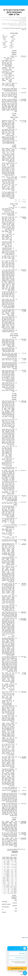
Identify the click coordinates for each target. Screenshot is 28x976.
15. (19, 358)
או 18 (7, 76)
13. (19, 339)
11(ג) (4, 883)
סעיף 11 (3, 270)
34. (19, 803)
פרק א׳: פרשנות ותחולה (13, 36)
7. (19, 177)
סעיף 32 (15, 365)
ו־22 (4, 94)
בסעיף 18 (7, 831)
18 (12, 864)
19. (19, 470)
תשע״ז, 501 (14, 20)
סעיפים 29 (7, 789)
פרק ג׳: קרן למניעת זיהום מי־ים (5, 38)
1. (19, 56)
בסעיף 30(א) (8, 614)
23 (4, 864)
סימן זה (10, 207)
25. (19, 583)
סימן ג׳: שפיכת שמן (14, 204)
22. (19, 525)
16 (12, 891)
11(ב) (4, 882)
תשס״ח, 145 (6, 19)
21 (12, 867)
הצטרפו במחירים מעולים (17, 958)
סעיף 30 (9, 755)
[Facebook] (17, 934)
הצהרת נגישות (13, 929)
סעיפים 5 (10, 76)
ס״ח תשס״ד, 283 (12, 19)
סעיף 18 (4, 502)
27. (19, 618)
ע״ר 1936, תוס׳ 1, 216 (17, 17)
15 (12, 890)
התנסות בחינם (17, 953)
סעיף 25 (7, 646)
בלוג (22, 927)
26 (12, 873)
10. (19, 207)
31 (12, 883)
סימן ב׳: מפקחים (11, 45)
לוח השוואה (14, 855)
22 (4, 886)
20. (19, 495)
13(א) (11, 886)
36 (4, 870)
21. (19, 502)
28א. (19, 673)
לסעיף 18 (22, 502)
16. (19, 362)
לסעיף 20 (22, 524)
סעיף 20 (5, 525)
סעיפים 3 (8, 840)
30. (19, 756)
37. (19, 838)
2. (19, 88)
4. (19, 99)
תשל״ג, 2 (4, 17)
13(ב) (11, 893)
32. (19, 790)
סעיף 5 (3, 601)
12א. (19, 309)
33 (4, 861)
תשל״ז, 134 (24, 18)
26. (19, 612)
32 (12, 885)
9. (19, 201)
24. (19, 544)
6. (19, 148)
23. (19, 539)
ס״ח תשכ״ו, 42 (9, 17)
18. (19, 401)
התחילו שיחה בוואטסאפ (18, 968)
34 (4, 863)
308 (20, 18)
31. (19, 787)
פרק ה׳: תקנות (5, 47)
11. (19, 217)
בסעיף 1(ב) (7, 93)
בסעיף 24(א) (11, 759)
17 (4, 860)
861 (3, 19)
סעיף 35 (7, 137)
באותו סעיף (12, 604)
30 (12, 882)
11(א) (4, 877)
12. (19, 270)
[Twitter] (10, 934)
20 (6, 94)
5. (19, 120)
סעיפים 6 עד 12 (10, 94)
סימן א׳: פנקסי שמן (12, 42)
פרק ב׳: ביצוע (13, 39)
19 (12, 879)
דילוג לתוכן (25, 938)
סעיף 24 (4, 586)
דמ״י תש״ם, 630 (19, 19)
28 (12, 876)
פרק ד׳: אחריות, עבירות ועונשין (4, 43)
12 (4, 888)
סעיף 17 (6, 365)
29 (12, 880)
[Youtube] (14, 934)
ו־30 (4, 789)
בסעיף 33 (12, 577)
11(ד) (4, 879)
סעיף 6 (5, 74)
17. (19, 370)
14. (19, 353)
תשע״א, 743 (19, 20)
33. (19, 793)
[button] (24, 2)
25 (12, 871)
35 (4, 867)
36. (19, 832)
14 (12, 888)
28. (19, 656)
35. (19, 821)
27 (12, 874)
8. (19, 200)
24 (12, 870)
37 (4, 893)
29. (19, 691)
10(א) (4, 880)
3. (19, 93)
